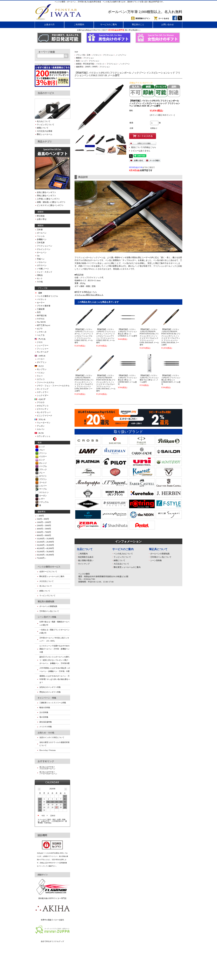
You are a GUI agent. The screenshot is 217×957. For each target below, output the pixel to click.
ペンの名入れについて (123, 554)
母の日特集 (43, 717)
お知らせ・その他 (46, 732)
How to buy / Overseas (47, 750)
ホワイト (43, 476)
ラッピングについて (122, 557)
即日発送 (41, 216)
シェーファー (42, 345)
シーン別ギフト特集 (47, 617)
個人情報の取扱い (85, 560)
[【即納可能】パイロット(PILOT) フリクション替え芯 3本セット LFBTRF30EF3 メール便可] (127, 372)
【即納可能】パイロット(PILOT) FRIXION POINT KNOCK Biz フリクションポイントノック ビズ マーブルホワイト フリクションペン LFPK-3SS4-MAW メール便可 (84, 383)
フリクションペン (44, 246)
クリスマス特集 (45, 727)
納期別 (78, 64)
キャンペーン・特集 (47, 698)
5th (38, 256)
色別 (78, 61)
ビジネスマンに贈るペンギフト (50, 205)
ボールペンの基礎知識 (159, 554)
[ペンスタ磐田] (58, 19)
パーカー (41, 359)
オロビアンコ (42, 406)
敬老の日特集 (44, 708)
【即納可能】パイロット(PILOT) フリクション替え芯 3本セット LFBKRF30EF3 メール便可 (170, 379)
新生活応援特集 (45, 722)
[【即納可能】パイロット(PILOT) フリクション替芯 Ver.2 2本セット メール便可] (149, 372)
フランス (41, 419)
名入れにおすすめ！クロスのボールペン (47, 768)
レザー (42, 499)
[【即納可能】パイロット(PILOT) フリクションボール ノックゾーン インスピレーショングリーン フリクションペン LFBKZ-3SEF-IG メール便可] (105, 325)
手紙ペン (41, 259)
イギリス (41, 356)
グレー (42, 473)
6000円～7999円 (44, 532)
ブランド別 (80, 55)
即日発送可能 (88, 64)
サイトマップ (84, 564)
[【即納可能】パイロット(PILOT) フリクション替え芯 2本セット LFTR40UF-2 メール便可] (127, 325)
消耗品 (40, 275)
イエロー (43, 456)
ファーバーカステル (45, 382)
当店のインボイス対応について (51, 737)
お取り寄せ (41, 219)
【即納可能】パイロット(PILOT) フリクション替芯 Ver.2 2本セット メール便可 (149, 378)
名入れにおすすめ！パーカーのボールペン (48, 773)
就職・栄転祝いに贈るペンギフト (51, 202)
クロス (40, 342)
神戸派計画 (41, 315)
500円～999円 (43, 519)
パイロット (96, 55)
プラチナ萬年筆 (43, 306)
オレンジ (43, 463)
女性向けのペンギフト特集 (50, 687)
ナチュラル (44, 502)
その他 (40, 282)
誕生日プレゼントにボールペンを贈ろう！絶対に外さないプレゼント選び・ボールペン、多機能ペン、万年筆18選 (54, 660)
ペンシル (41, 236)
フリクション (108, 55)
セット (40, 278)
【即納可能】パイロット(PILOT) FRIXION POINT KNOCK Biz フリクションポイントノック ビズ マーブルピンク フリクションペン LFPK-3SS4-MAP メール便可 (149, 337)
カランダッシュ (43, 436)
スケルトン (44, 492)
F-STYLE (40, 319)
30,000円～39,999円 (45, 545)
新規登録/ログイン (143, 18)
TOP (76, 52)
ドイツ (41, 366)
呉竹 (39, 312)
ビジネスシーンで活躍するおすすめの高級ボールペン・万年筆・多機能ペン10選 (54, 649)
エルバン (41, 429)
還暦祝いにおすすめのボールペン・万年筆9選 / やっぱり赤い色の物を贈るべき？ (54, 679)
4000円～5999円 (44, 529)
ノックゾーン (121, 55)
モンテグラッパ (43, 412)
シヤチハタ (41, 332)
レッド (84, 61)
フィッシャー (42, 349)
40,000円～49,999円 (45, 548)
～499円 (40, 516)
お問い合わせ (167, 24)
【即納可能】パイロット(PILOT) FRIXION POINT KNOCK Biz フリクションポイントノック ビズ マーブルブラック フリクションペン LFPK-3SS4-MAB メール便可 (170, 337)
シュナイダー (42, 395)
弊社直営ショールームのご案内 (127, 567)
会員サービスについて (48, 572)
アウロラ (41, 402)
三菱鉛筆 (41, 309)
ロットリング (42, 389)
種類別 (78, 58)
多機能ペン (41, 239)
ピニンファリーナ (44, 415)
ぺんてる (41, 335)
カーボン (43, 495)
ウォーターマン (43, 423)
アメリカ (41, 339)
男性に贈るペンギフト (46, 195)
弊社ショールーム (44, 134)
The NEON (41, 322)
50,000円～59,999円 (45, 551)
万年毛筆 (41, 242)
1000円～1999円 (44, 522)
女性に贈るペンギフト (46, 192)
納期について (119, 560)
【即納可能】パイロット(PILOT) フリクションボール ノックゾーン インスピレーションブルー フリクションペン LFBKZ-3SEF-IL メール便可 (84, 336)
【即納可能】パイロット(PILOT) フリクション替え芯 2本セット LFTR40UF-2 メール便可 (127, 332)
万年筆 (40, 230)
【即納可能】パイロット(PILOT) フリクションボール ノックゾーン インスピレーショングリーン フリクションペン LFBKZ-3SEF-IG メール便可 (105, 336)
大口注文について (121, 564)
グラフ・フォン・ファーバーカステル (53, 386)
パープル (43, 466)
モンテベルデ (42, 352)
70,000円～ (41, 558)
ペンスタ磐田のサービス (49, 567)
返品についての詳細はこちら (143, 147)
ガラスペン (41, 265)
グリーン (43, 453)
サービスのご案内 (108, 24)
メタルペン (41, 262)
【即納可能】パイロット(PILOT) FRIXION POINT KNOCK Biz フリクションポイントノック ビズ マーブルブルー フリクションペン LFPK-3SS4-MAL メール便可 (105, 383)
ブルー (42, 450)
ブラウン (43, 479)
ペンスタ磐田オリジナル (47, 296)
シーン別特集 (156, 560)
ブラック (43, 469)
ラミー (40, 376)
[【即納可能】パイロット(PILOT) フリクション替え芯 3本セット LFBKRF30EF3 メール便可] (171, 372)
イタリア (41, 399)
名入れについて (43, 121)
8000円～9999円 (44, 535)
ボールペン (41, 233)
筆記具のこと (138, 24)
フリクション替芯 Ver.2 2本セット (89, 295)
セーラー (41, 302)
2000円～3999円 (91, 67)
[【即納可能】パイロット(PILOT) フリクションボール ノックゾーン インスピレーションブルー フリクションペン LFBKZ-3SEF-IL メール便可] (84, 325)
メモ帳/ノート (43, 269)
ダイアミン (41, 362)
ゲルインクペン (43, 249)
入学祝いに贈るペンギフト (48, 199)
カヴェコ (41, 379)
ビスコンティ (42, 409)
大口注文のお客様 (44, 131)
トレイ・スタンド (44, 272)
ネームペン (41, 252)
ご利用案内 (79, 24)
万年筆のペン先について (160, 557)
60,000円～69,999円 (45, 555)
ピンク (42, 460)
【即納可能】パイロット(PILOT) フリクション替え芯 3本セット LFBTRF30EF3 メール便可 (127, 379)
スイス (41, 433)
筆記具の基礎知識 (46, 601)
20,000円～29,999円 (45, 542)
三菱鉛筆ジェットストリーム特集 (52, 703)
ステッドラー (42, 392)
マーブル (43, 489)
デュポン (41, 426)
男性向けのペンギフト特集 (50, 692)
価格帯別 (79, 67)
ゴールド (43, 482)
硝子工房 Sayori (43, 325)
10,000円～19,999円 (45, 539)
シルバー (43, 486)
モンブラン (41, 369)
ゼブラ (40, 329)
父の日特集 (43, 712)
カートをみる (163, 18)
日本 (88, 55)
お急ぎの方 (49, 24)
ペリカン (41, 373)
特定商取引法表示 (85, 557)
